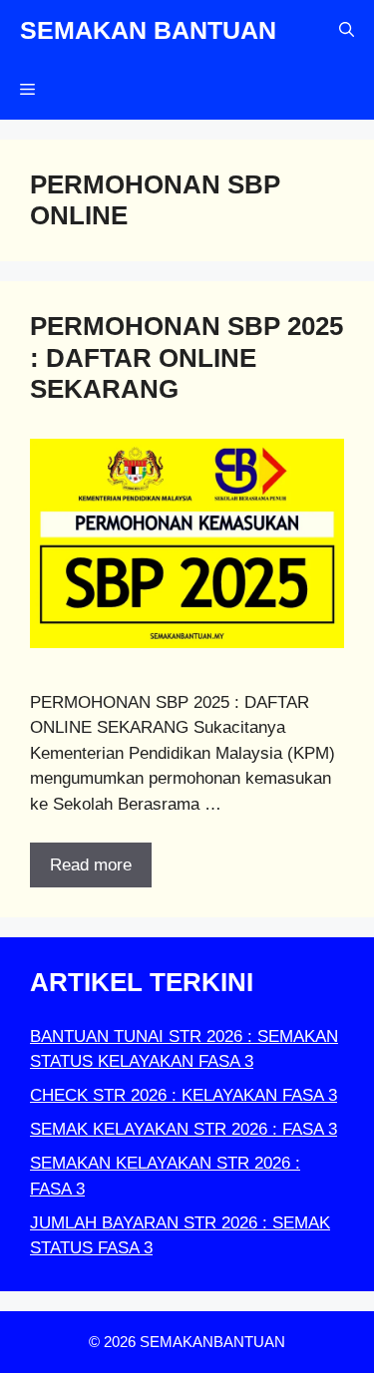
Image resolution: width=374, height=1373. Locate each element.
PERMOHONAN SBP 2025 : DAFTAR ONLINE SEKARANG (186, 357)
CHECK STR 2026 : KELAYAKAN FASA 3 (183, 1095)
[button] (346, 30)
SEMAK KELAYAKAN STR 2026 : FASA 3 (183, 1129)
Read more (91, 865)
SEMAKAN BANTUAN (148, 30)
